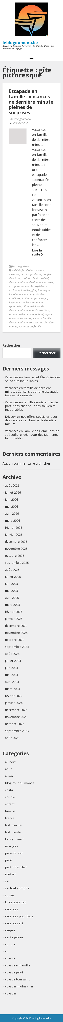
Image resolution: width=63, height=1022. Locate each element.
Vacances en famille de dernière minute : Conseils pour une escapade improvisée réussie (31, 391)
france (9, 818)
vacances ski (14, 923)
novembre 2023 (16, 717)
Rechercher (11, 345)
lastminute (13, 832)
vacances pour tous (19, 916)
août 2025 (12, 570)
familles (25, 290)
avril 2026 (12, 514)
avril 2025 (12, 598)
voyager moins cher (19, 986)
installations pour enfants (24, 294)
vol (7, 951)
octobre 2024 (14, 640)
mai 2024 (11, 675)
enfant (10, 804)
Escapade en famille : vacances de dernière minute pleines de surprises (31, 102)
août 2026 (12, 485)
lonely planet (14, 839)
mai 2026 (11, 506)
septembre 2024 (17, 647)
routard (10, 874)
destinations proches (41, 282)
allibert (10, 762)
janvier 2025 (13, 619)
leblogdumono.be (20, 42)
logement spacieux (20, 302)
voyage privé (14, 972)
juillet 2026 (13, 492)
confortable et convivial (35, 278)
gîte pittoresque (41, 290)
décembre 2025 (16, 542)
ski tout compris (17, 888)
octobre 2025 (14, 556)
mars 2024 (12, 689)
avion (9, 776)
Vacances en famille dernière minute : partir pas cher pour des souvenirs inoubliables (32, 406)
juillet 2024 (13, 661)
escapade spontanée (21, 286)
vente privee (14, 937)
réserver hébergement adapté (26, 314)
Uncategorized (20, 266)
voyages (11, 993)
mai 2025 (11, 591)
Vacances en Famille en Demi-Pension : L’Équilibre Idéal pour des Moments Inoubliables (32, 434)
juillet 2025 (13, 577)
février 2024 (13, 696)
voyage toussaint (17, 979)
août (8, 769)
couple (10, 797)
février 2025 (13, 612)
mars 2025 (12, 605)
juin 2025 (11, 584)
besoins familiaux (31, 274)
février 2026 (13, 528)
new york (11, 846)
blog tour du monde (19, 783)
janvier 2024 (13, 703)
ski (7, 881)
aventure (14, 274)
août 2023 (12, 738)
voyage (10, 958)
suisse (9, 895)
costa (9, 790)
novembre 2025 (16, 549)
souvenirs (25, 318)
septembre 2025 (17, 563)
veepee (10, 930)
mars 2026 (12, 521)
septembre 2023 (17, 731)
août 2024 (12, 654)
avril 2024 (12, 682)
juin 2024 (11, 668)
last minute (13, 825)
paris (8, 860)
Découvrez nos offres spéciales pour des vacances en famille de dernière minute (31, 420)
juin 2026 (11, 499)
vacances (11, 909)
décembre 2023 (16, 710)
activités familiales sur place (27, 270)
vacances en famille (30, 326)
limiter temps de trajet (34, 298)
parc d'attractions (39, 310)
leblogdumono (22, 119)
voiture (10, 944)
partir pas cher (16, 867)
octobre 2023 (14, 724)
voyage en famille (17, 965)
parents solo (14, 853)
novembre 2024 (16, 633)
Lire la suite (37, 252)
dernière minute (18, 282)
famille (10, 811)
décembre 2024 (16, 626)
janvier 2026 (13, 535)
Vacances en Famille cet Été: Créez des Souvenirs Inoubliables (32, 379)
